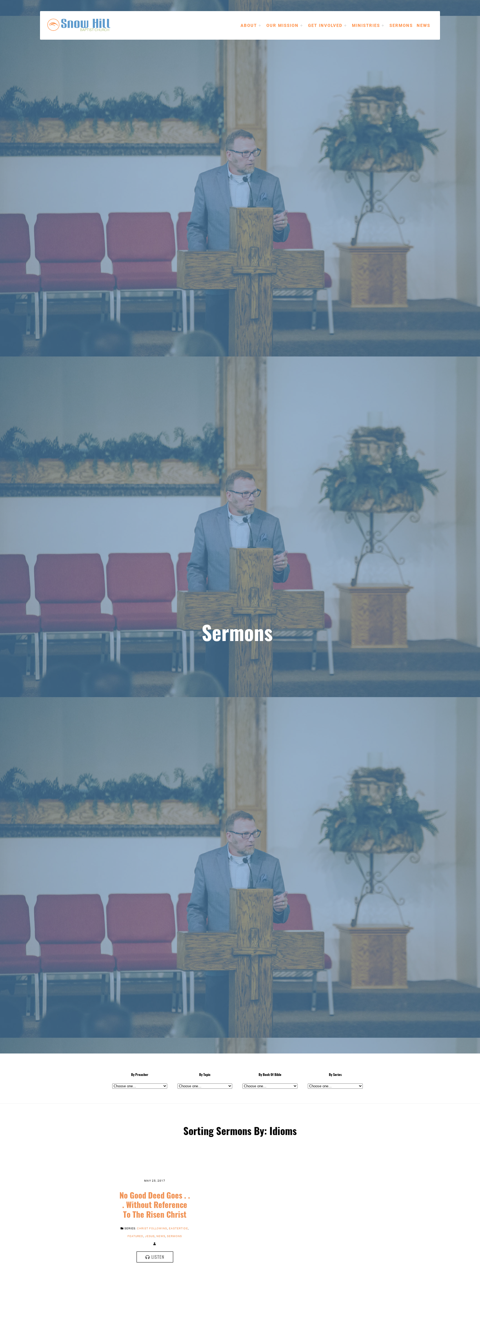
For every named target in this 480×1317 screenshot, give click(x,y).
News (423, 25)
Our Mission (282, 25)
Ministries (366, 25)
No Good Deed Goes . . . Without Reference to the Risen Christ (154, 1204)
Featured (135, 1236)
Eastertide (178, 1228)
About (249, 25)
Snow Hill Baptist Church (87, 25)
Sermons (401, 25)
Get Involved (325, 25)
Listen (157, 1256)
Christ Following (152, 1228)
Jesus (150, 1236)
